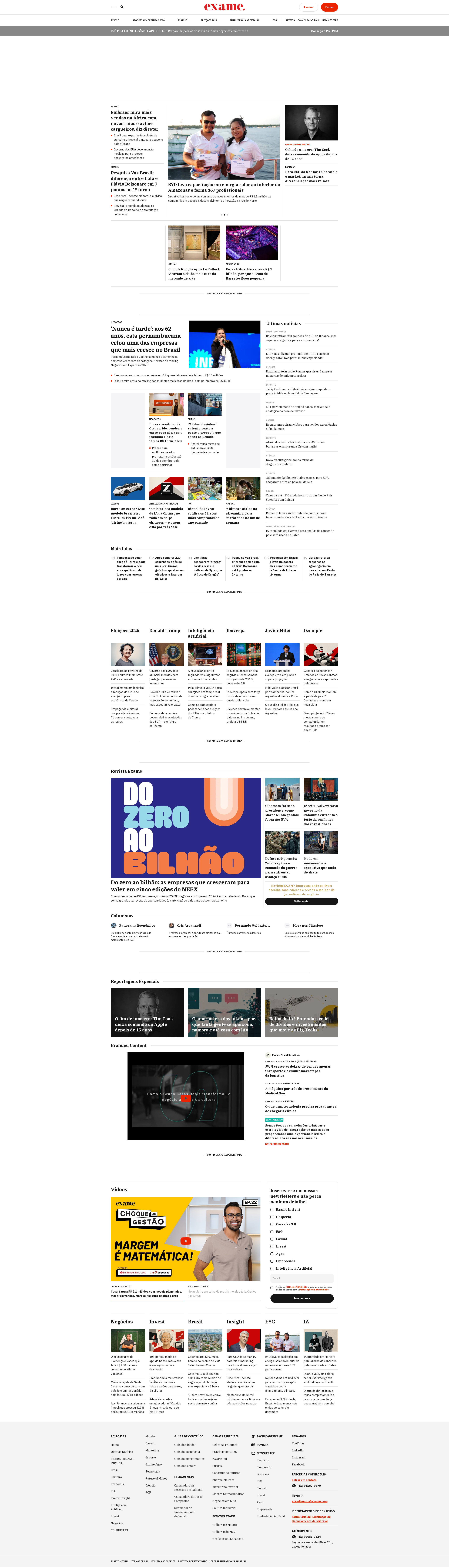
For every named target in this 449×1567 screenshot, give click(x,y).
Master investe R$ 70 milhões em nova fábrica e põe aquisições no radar (243, 1399)
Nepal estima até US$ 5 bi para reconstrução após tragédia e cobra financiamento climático (282, 1384)
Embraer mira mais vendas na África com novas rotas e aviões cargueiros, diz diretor (166, 1384)
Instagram (299, 1457)
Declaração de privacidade (314, 1289)
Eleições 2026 (209, 20)
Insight (182, 20)
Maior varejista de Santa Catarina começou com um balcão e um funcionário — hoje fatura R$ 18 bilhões (128, 1388)
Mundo (150, 1436)
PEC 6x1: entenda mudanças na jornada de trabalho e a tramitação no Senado (136, 210)
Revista (290, 20)
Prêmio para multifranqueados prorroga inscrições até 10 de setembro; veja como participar (166, 456)
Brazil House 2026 (224, 1452)
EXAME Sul (219, 1459)
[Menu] (113, 7)
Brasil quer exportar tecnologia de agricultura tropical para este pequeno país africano (138, 140)
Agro (260, 1502)
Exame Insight (120, 1498)
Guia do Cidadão (185, 1445)
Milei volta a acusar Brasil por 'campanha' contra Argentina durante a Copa (281, 692)
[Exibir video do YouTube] (186, 1096)
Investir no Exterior (225, 1487)
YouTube (298, 1443)
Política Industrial (224, 1508)
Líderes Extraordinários (228, 1494)
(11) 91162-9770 (309, 1485)
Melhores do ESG (223, 1532)
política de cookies (163, 1561)
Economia (117, 1484)
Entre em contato (277, 1143)
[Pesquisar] (122, 7)
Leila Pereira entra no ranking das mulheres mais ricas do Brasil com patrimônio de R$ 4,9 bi (172, 381)
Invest (115, 1516)
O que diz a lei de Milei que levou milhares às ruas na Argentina (282, 709)
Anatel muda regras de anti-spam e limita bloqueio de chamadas (205, 448)
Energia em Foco (223, 1480)
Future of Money (156, 1478)
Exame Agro (154, 1464)
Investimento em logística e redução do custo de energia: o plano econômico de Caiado (127, 694)
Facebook (298, 1464)
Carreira (116, 1477)
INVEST (115, 20)
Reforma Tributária (225, 1445)
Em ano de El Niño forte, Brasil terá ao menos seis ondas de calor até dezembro (281, 1405)
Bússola (217, 1466)
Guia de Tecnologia (187, 1452)
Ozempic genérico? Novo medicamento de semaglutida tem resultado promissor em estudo (319, 721)
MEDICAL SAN (292, 1083)
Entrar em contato (304, 1480)
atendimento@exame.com (309, 1501)
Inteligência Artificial (244, 20)
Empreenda (264, 1509)
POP (148, 1492)
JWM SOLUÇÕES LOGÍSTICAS (300, 1061)
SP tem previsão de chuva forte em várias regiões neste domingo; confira (204, 1399)
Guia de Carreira (185, 1466)
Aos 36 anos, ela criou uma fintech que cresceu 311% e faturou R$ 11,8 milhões (128, 1408)
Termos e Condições (296, 1287)
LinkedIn (298, 1450)
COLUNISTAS (119, 1530)
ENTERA (289, 1101)
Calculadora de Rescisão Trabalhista (188, 1487)
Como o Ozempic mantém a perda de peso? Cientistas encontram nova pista (320, 698)
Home (115, 1445)
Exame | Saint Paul (309, 20)
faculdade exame (270, 1436)
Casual (150, 1443)
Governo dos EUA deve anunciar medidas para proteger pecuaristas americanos (134, 154)
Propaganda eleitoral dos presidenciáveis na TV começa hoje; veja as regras (125, 715)
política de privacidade (192, 1561)
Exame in (263, 1460)
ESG (275, 20)
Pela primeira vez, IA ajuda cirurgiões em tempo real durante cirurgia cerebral (205, 692)
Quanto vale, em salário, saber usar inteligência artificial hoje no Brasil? (319, 1378)
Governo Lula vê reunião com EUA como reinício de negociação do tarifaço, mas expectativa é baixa (165, 698)
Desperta (263, 1474)
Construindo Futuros (226, 1473)
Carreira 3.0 (265, 1467)
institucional (120, 1561)
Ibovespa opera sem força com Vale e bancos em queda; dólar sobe (243, 696)
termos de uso (140, 1561)
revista (262, 1445)
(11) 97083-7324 (309, 1536)
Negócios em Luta (224, 1501)
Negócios (117, 1523)
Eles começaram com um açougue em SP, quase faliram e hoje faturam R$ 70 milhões (168, 375)
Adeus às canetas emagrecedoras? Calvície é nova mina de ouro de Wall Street (165, 1405)
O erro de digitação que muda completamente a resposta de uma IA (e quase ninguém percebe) (319, 1397)
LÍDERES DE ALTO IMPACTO (123, 1461)
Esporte (151, 1457)
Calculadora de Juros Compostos (188, 1499)
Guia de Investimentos (189, 1459)
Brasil (115, 1470)
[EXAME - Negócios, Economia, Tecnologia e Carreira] (224, 7)
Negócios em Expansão (227, 1539)
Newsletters (330, 20)
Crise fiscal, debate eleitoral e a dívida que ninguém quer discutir (138, 198)
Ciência (150, 1485)
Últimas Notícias (122, 1452)
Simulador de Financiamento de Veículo (184, 1512)
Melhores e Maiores (225, 1524)
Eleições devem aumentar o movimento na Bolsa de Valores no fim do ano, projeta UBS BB (243, 715)
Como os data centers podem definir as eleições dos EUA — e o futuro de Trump (165, 719)
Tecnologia (153, 1471)
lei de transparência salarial (228, 1561)
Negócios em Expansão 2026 (148, 20)
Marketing (152, 1450)
